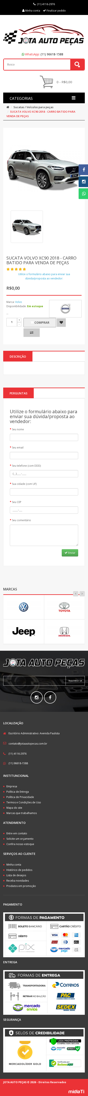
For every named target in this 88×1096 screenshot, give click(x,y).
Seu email (17, 447)
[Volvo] (65, 308)
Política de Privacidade (20, 797)
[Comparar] (31, 332)
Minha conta (13, 864)
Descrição (18, 356)
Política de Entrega (17, 792)
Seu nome (18, 429)
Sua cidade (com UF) (24, 484)
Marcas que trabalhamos (21, 813)
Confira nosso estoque (20, 844)
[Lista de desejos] (61, 322)
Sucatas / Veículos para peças (33, 107)
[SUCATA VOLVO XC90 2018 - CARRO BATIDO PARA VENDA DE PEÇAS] (27, 227)
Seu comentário (21, 520)
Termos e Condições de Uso (23, 802)
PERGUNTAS (18, 393)
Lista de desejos (16, 875)
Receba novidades (17, 880)
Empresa (11, 786)
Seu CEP (16, 502)
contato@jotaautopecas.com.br (28, 743)
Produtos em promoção (21, 886)
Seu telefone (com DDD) (26, 466)
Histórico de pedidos (19, 870)
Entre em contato (16, 833)
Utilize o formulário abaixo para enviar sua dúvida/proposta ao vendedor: (44, 276)
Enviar (71, 553)
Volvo (18, 302)
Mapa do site (14, 808)
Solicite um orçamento (20, 839)
